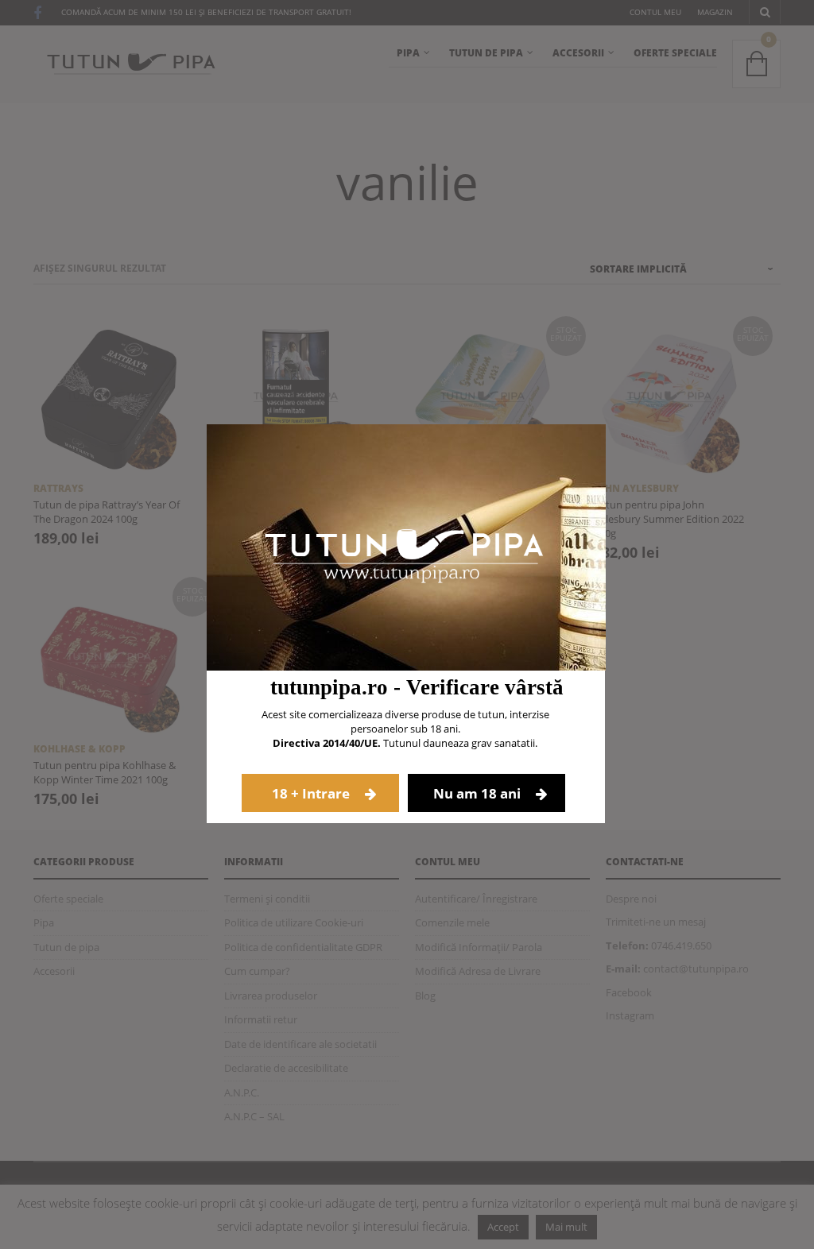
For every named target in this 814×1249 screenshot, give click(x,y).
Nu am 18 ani (478, 793)
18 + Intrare (312, 793)
